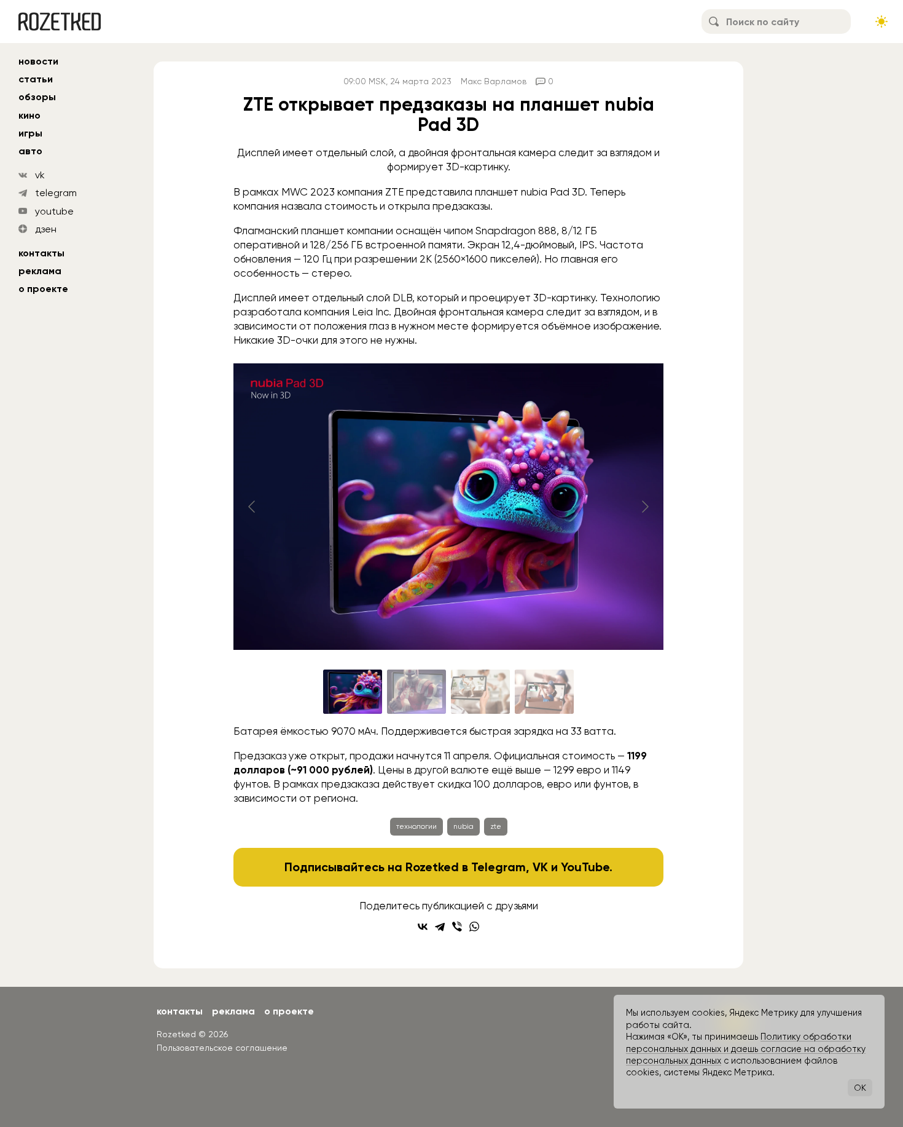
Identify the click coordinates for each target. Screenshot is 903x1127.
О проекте (43, 289)
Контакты (41, 253)
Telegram (498, 867)
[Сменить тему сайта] (881, 21)
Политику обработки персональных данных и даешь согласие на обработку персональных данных (746, 1049)
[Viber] (457, 926)
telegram (56, 193)
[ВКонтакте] (422, 926)
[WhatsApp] (474, 926)
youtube (54, 211)
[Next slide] (644, 507)
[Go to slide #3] (480, 692)
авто (30, 151)
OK (860, 1088)
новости (38, 61)
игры (30, 133)
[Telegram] (439, 926)
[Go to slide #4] (544, 692)
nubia (463, 826)
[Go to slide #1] (352, 692)
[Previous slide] (252, 507)
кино (29, 115)
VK (540, 867)
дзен (46, 229)
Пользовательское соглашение (222, 1048)
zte (495, 826)
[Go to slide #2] (416, 692)
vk (40, 175)
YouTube (585, 867)
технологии (416, 826)
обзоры (37, 97)
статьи (35, 79)
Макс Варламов (493, 81)
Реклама (39, 271)
